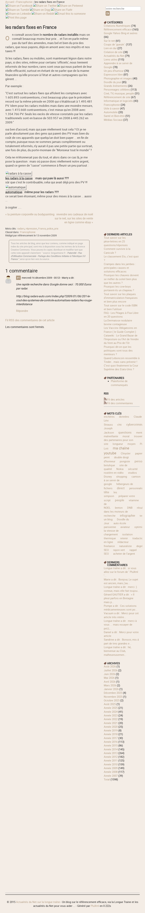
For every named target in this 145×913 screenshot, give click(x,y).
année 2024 (111, 711)
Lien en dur (110, 48)
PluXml (95, 906)
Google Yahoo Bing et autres (120, 33)
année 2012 (111, 756)
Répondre (22, 311)
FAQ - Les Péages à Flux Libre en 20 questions (121, 314)
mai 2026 (109, 677)
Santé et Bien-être (114, 116)
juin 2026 (109, 674)
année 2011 (111, 760)
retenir (124, 538)
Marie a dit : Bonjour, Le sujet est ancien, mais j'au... (121, 581)
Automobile (111, 112)
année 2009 (111, 768)
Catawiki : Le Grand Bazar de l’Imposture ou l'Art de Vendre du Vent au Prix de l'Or (121, 339)
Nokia (119, 469)
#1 (18, 277)
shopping (121, 476)
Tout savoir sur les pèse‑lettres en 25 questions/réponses (116, 241)
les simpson (110, 494)
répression (31, 228)
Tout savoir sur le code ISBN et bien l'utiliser (120, 307)
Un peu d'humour (114, 70)
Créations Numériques (117, 25)
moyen (131, 444)
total (107, 779)
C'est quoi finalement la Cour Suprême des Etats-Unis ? (121, 367)
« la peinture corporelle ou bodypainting (29, 214)
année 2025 (111, 708)
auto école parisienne (115, 525)
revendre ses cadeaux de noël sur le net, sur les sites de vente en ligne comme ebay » (74, 218)
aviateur (125, 527)
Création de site (113, 52)
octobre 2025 (112, 700)
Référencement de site (117, 97)
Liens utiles (110, 59)
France (42, 228)
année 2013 (111, 753)
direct (121, 488)
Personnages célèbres (117, 89)
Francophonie (24, 2)
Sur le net (109, 40)
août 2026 (110, 666)
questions (125, 432)
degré (139, 546)
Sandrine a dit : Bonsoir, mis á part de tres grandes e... (121, 641)
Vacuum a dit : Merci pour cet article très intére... (121, 615)
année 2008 (111, 772)
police (50, 228)
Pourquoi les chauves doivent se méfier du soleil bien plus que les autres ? (121, 278)
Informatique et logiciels (118, 101)
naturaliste (125, 546)
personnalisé (136, 488)
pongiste (125, 461)
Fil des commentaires (120, 403)
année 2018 (111, 734)
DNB (129, 507)
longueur (118, 444)
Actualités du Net (114, 55)
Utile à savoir (111, 108)
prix (56, 228)
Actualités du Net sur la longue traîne (38, 902)
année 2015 (111, 745)
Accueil (9, 2)
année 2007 (111, 775)
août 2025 (110, 704)
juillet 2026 (110, 670)
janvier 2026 (111, 689)
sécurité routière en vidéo (120, 470)
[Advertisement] (122, 175)
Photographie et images (118, 78)
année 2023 (111, 715)
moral (126, 436)
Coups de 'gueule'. (114, 44)
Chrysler (125, 453)
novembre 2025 (113, 696)
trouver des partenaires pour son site (123, 440)
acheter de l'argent (124, 553)
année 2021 (111, 723)
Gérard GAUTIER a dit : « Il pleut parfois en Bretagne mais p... (119, 598)
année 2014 (111, 749)
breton (119, 507)
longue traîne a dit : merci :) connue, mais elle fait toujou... (122, 588)
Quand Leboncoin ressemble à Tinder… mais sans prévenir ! (122, 360)
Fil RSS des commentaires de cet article (29, 320)
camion (136, 476)
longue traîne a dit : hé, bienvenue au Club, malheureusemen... (117, 650)
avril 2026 (109, 681)
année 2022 (111, 719)
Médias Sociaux (113, 119)
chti (119, 424)
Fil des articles (115, 399)
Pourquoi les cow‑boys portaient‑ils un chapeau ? (119, 288)
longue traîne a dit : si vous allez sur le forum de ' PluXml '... (121, 571)
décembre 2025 (113, 692)
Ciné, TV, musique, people (119, 93)
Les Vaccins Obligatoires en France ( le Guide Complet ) (120, 329)
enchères (109, 416)
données (124, 416)
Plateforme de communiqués (119, 382)
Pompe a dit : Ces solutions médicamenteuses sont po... (120, 607)
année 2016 (111, 741)
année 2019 (111, 730)
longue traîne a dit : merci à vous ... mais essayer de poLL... (120, 624)
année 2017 (111, 738)
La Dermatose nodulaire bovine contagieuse (118, 322)
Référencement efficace (118, 29)
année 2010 (111, 764)
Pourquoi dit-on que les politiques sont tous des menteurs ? (118, 350)
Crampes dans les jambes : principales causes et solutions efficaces (120, 267)
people (119, 500)
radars (21, 228)
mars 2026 (110, 685)
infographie (127, 515)
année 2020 (111, 726)
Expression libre (113, 74)
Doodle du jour (112, 82)
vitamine (134, 500)
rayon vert (119, 550)
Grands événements (115, 86)
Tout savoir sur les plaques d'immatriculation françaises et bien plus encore (121, 297)
